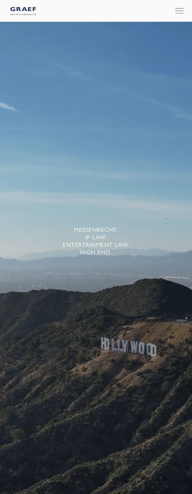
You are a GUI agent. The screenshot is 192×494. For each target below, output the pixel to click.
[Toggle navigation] (179, 11)
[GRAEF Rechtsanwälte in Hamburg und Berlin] (23, 11)
